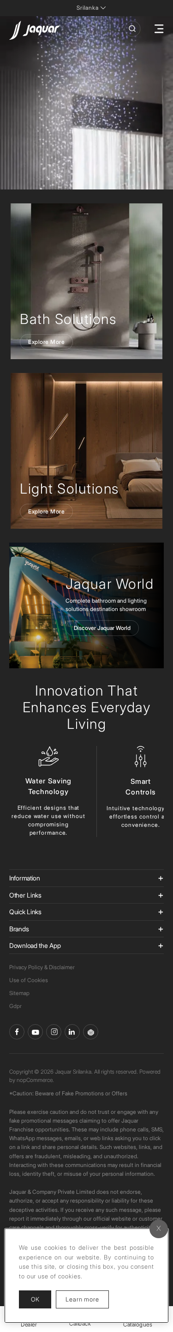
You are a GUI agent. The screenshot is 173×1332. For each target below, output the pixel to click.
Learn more (87, 1299)
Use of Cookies (28, 980)
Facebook (16, 1031)
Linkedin (72, 1031)
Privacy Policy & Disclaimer (42, 967)
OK (35, 1299)
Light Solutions (69, 488)
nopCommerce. (35, 1079)
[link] (86, 281)
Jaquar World (110, 583)
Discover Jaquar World (102, 627)
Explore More (46, 341)
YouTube (35, 1031)
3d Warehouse (90, 1031)
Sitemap (19, 993)
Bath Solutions (68, 319)
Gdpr (15, 1005)
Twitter (53, 1031)
